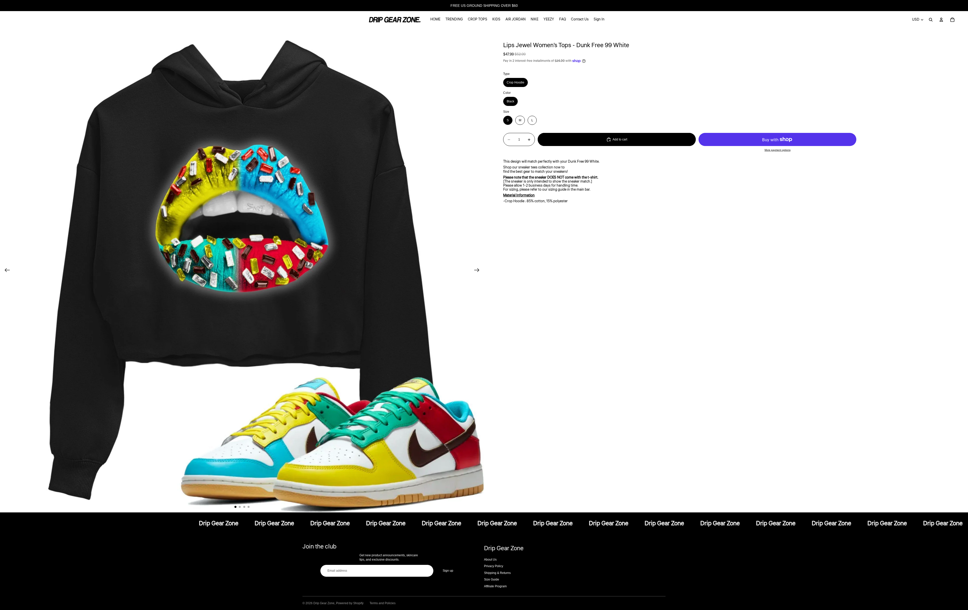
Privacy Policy (493, 566)
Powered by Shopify (350, 603)
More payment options (778, 150)
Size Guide (491, 579)
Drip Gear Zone (324, 603)
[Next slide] (478, 270)
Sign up (448, 570)
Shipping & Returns (497, 573)
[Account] (941, 19)
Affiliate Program (495, 586)
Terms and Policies (383, 603)
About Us (490, 559)
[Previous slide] (5, 270)
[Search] (930, 19)
